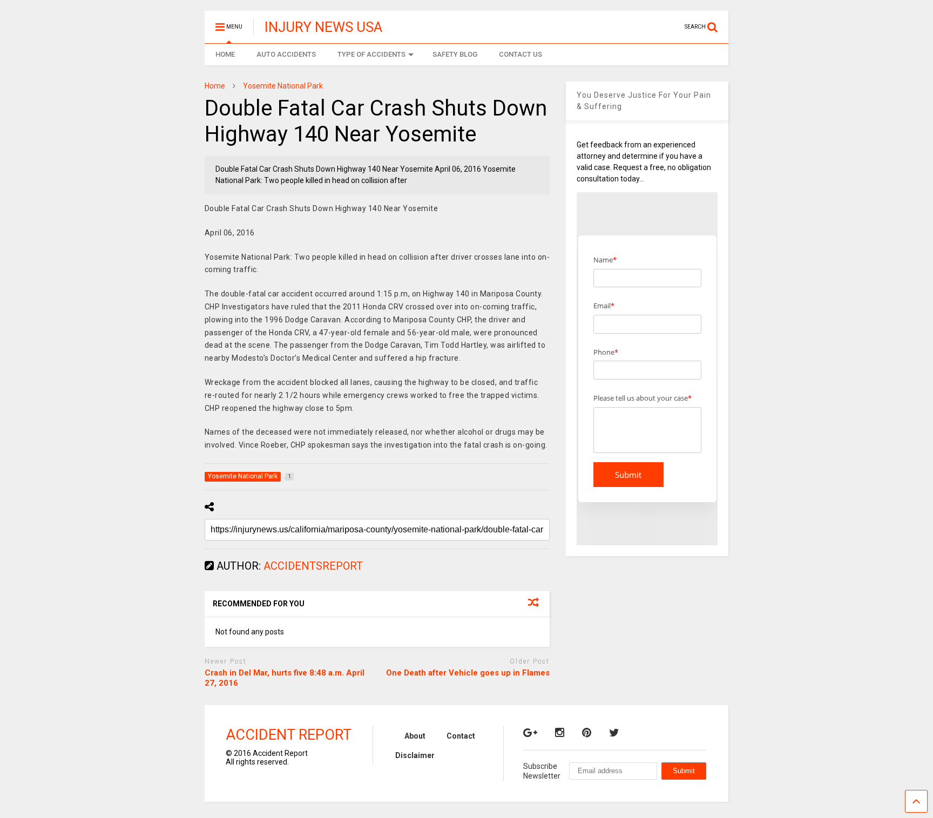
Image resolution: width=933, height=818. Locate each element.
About (414, 736)
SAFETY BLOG (454, 54)
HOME (225, 54)
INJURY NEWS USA (323, 27)
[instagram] (559, 732)
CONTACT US (520, 54)
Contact (461, 736)
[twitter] (614, 732)
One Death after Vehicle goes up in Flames (468, 673)
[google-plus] (530, 732)
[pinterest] (586, 732)
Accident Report (288, 734)
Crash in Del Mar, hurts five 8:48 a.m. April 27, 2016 (284, 678)
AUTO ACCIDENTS (286, 54)
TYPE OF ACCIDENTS (371, 54)
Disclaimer (415, 755)
